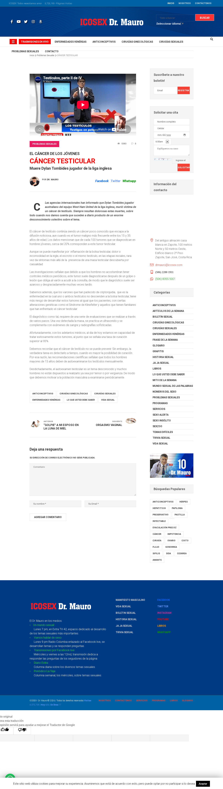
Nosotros (105, 700)
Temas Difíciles (163, 432)
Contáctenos (123, 700)
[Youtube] (18, 22)
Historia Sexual (163, 357)
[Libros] (40, 22)
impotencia (174, 534)
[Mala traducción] (22, 731)
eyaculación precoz (164, 527)
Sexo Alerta (160, 414)
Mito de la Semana (164, 380)
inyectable (159, 521)
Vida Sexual (108, 400)
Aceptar (203, 783)
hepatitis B (159, 508)
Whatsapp (129, 181)
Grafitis (158, 351)
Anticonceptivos (42, 393)
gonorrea (171, 547)
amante (157, 560)
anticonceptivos (163, 502)
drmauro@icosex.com (168, 265)
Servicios (159, 409)
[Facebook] (11, 22)
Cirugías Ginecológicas (74, 393)
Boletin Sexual (126, 612)
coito (185, 540)
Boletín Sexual (163, 316)
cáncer (157, 534)
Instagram (164, 612)
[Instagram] (33, 22)
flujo (156, 547)
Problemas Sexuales (44, 144)
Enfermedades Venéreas (46, 400)
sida (168, 553)
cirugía (157, 540)
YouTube (163, 619)
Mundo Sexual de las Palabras (173, 386)
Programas (160, 403)
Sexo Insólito (162, 420)
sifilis (156, 553)
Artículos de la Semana (168, 311)
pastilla (180, 514)
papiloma (177, 508)
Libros (157, 368)
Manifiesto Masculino (130, 600)
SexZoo (157, 426)
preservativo (160, 514)
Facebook (102, 181)
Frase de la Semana (165, 339)
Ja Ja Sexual (161, 362)
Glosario (159, 345)
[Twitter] (26, 22)
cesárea (182, 553)
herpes (183, 502)
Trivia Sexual (161, 437)
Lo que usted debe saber (81, 400)
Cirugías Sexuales (105, 393)
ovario (171, 540)
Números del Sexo (164, 391)
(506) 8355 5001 (165, 279)
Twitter (115, 181)
